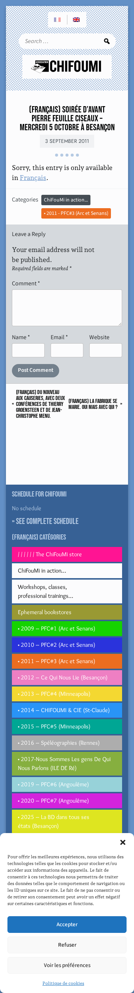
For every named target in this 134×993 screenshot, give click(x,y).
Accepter (67, 924)
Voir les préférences (67, 965)
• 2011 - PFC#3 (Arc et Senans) (76, 213)
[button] (123, 842)
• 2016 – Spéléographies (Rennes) (59, 742)
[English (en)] (76, 19)
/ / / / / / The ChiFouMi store (50, 554)
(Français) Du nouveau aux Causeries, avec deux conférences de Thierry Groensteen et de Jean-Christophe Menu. (40, 404)
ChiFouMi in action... (66, 200)
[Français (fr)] (57, 19)
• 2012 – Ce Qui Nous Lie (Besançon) (63, 677)
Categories (25, 199)
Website (99, 337)
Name (21, 337)
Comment (26, 283)
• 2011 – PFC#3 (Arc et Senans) (56, 661)
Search (106, 41)
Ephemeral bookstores (44, 612)
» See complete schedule (45, 521)
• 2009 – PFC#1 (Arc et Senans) (56, 628)
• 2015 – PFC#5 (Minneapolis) (54, 726)
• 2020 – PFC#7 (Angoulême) (53, 800)
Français (33, 177)
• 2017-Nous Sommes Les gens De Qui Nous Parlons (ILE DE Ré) (64, 763)
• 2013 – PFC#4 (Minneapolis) (54, 693)
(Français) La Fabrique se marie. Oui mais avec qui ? (93, 404)
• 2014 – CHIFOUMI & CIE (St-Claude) (64, 710)
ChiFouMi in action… (42, 570)
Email (59, 337)
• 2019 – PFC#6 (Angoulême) (53, 784)
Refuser (67, 945)
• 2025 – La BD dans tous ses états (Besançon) (53, 821)
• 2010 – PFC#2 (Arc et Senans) (56, 644)
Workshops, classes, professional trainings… (45, 591)
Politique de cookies (63, 983)
